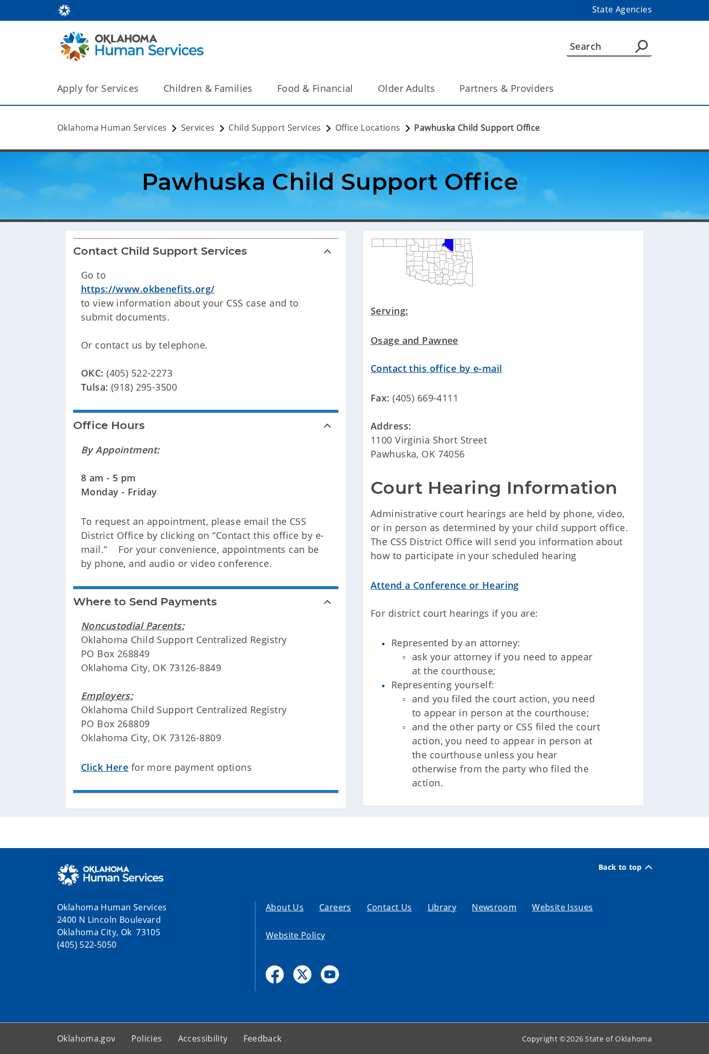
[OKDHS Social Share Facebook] (275, 974)
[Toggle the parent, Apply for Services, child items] (142, 88)
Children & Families (208, 88)
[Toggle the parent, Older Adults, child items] (438, 88)
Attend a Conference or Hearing (445, 585)
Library (442, 907)
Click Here (104, 767)
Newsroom (494, 907)
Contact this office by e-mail (436, 368)
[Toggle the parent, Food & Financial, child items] (356, 88)
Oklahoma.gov (86, 1038)
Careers (335, 907)
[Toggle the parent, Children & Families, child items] (256, 88)
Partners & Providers (506, 88)
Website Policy (295, 935)
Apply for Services (98, 88)
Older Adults (406, 88)
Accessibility (203, 1038)
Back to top (620, 867)
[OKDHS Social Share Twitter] (302, 974)
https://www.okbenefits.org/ (148, 289)
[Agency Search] (641, 46)
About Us (285, 907)
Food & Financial (315, 88)
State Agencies (622, 9)
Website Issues (562, 907)
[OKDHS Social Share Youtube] (330, 974)
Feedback (262, 1038)
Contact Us (389, 907)
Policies (146, 1038)
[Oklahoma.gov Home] (64, 9)
